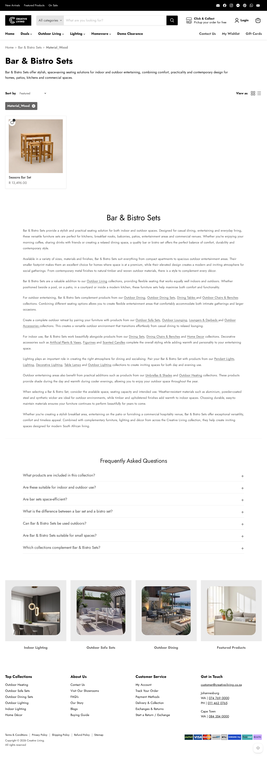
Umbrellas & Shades (158, 375)
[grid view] (253, 93)
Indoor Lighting (15, 709)
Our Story (77, 703)
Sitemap (98, 735)
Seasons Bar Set (20, 177)
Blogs (74, 709)
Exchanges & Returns (150, 709)
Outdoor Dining (134, 297)
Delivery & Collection (150, 703)
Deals (25, 33)
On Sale (53, 5)
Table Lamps (72, 365)
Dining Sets (136, 336)
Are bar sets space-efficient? (45, 499)
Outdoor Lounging (174, 320)
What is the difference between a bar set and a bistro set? (68, 511)
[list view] (259, 93)
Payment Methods (147, 697)
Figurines (89, 342)
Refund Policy (82, 735)
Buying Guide (80, 715)
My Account (143, 684)
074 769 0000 (219, 698)
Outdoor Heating (190, 375)
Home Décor (13, 715)
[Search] (172, 20)
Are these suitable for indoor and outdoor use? (59, 487)
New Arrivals (12, 5)
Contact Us (207, 33)
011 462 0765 (217, 703)
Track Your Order (147, 690)
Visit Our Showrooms (85, 690)
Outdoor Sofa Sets (148, 320)
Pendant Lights (224, 359)
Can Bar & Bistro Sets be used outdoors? (54, 523)
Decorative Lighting (49, 365)
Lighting (76, 33)
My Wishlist (230, 33)
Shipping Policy (60, 735)
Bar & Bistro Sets (30, 47)
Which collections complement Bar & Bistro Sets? (61, 547)
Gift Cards (254, 33)
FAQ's (74, 697)
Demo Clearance (130, 33)
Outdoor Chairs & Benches (220, 297)
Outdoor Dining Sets (161, 297)
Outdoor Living (50, 33)
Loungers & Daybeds (203, 320)
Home (9, 33)
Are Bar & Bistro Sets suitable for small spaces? (60, 535)
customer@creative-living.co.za (221, 684)
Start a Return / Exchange (153, 715)
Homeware (100, 33)
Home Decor (195, 336)
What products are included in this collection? (59, 475)
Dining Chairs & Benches (163, 336)
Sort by (10, 93)
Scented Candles (114, 342)
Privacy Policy (39, 735)
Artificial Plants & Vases (65, 342)
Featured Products (34, 5)
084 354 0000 (219, 716)
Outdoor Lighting (99, 365)
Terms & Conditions (16, 735)
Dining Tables (186, 297)
